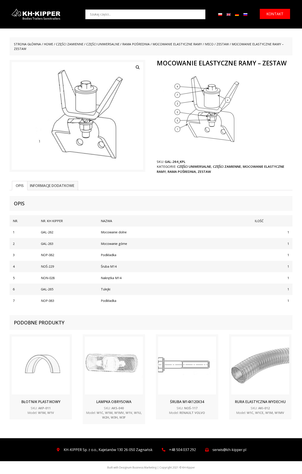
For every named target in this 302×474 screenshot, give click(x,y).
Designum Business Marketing (138, 467)
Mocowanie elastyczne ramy (177, 44)
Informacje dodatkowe (52, 185)
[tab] (19, 185)
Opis (20, 185)
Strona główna (27, 44)
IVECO (209, 44)
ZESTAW (222, 44)
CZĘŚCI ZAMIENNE (69, 44)
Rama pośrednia (136, 44)
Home (48, 44)
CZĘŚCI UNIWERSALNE (102, 44)
